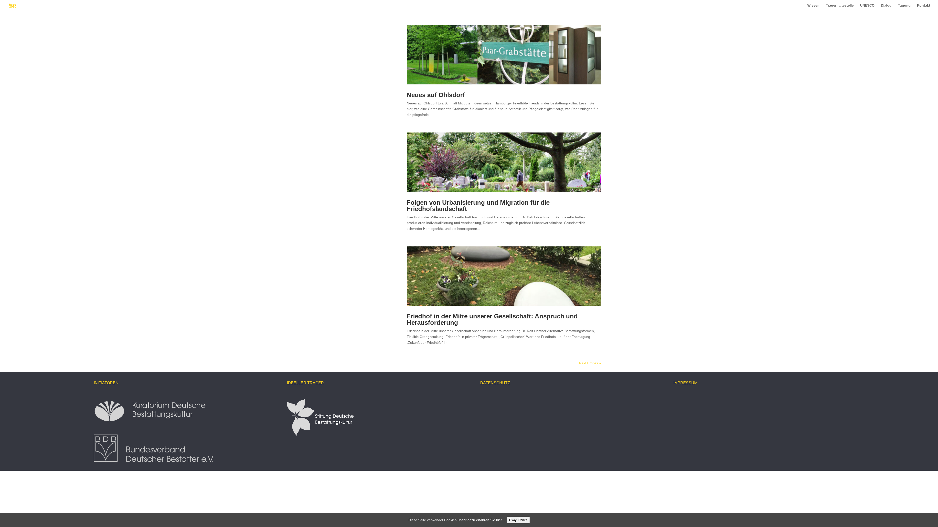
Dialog (886, 5)
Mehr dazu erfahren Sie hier (480, 520)
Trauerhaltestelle (840, 5)
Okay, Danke (518, 520)
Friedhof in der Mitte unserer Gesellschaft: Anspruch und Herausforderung (492, 319)
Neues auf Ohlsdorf (436, 95)
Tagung (904, 5)
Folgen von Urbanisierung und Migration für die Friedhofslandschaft (478, 206)
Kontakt (923, 5)
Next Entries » (590, 363)
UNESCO (867, 5)
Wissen (813, 5)
